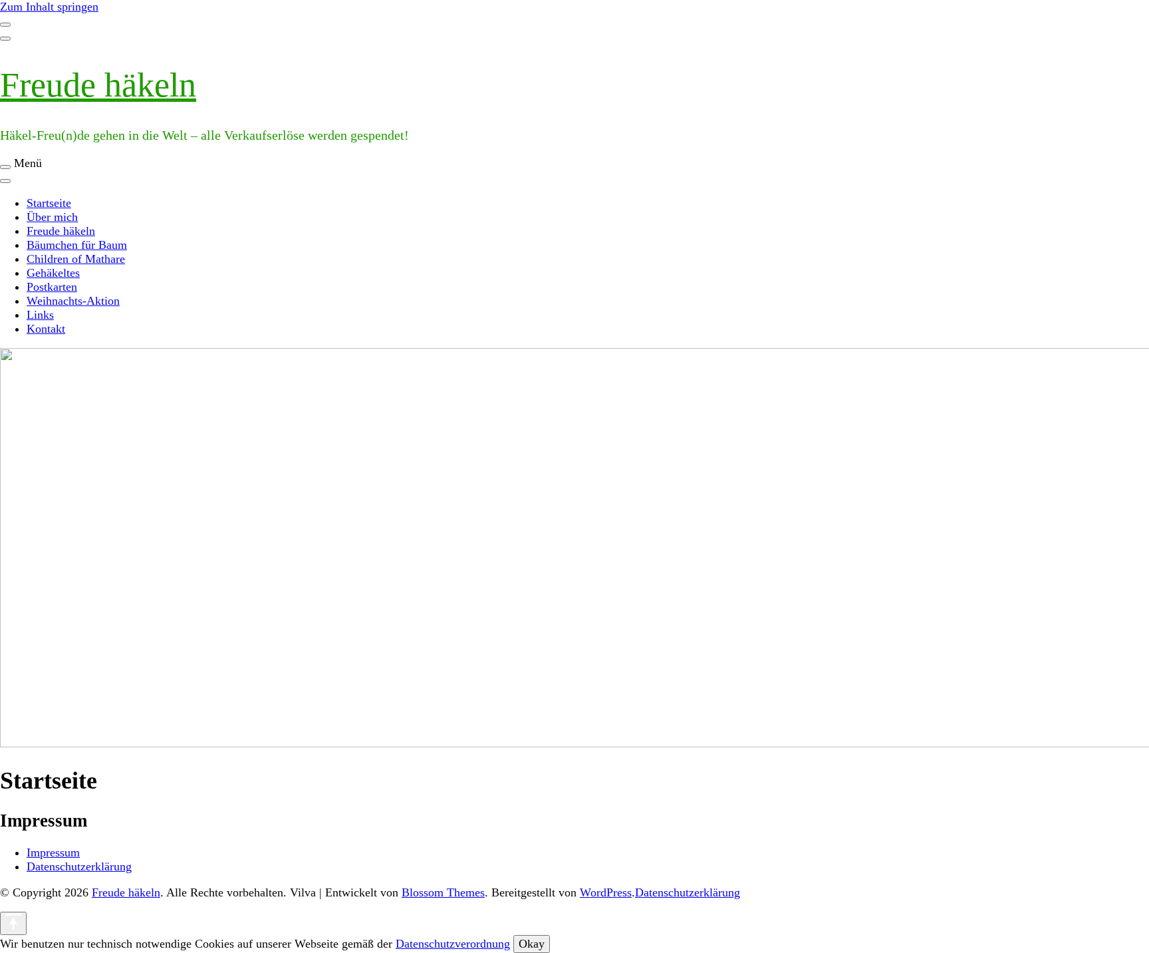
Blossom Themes (443, 892)
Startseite (49, 203)
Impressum (53, 852)
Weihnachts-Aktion (73, 300)
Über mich (52, 217)
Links (40, 314)
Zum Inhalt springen (49, 6)
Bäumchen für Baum (77, 245)
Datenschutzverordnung (453, 943)
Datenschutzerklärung (79, 866)
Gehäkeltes (53, 273)
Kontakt (46, 328)
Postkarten (52, 286)
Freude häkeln (98, 85)
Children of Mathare (76, 259)
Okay (532, 943)
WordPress (606, 892)
